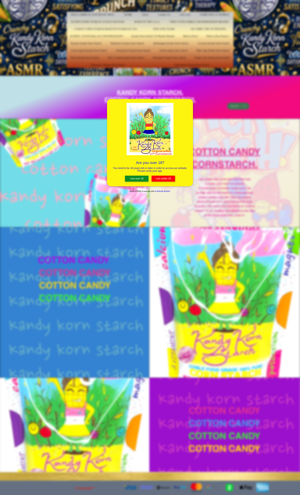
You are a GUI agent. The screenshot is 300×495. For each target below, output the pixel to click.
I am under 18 (163, 178)
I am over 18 (137, 178)
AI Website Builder (162, 191)
